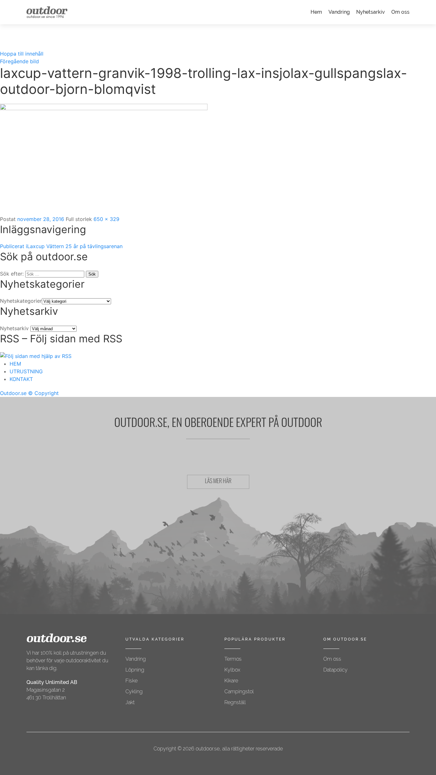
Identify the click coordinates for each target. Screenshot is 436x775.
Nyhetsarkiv (370, 12)
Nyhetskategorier (21, 301)
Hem (316, 12)
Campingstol (239, 691)
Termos (233, 659)
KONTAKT (21, 379)
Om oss (400, 12)
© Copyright (43, 393)
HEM (15, 364)
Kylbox (232, 670)
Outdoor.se (13, 393)
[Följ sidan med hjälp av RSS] (35, 355)
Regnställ (235, 702)
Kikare (231, 681)
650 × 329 (106, 219)
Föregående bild (19, 61)
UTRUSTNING (26, 371)
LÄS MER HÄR (218, 482)
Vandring (339, 12)
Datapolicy (335, 670)
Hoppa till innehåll (21, 53)
